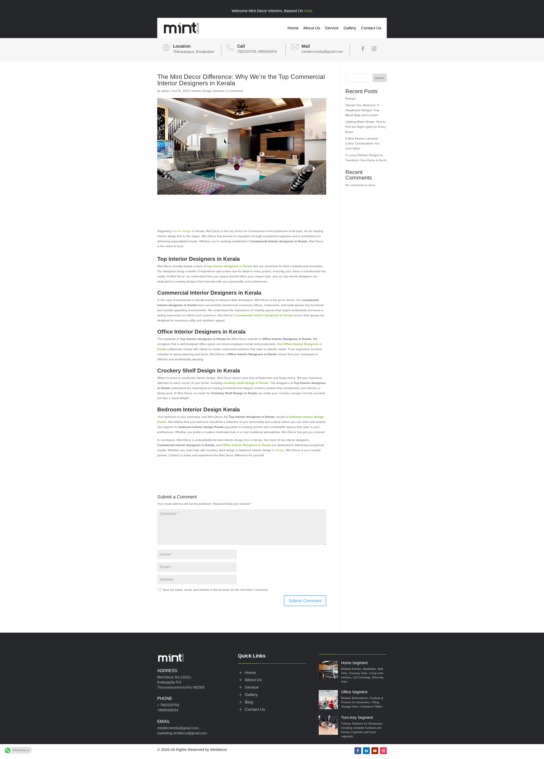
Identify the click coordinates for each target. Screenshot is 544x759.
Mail (306, 46)
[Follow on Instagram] (374, 48)
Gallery (349, 28)
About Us (311, 28)
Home (293, 28)
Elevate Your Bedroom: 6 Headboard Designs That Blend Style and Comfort (362, 110)
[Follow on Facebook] (363, 48)
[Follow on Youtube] (374, 750)
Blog (249, 702)
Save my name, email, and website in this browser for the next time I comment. (215, 589)
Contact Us (371, 28)
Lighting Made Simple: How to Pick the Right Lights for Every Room (365, 127)
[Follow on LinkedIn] (366, 750)
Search (379, 78)
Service (332, 28)
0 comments (235, 91)
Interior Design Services (208, 91)
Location (182, 46)
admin (165, 91)
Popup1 (350, 98)
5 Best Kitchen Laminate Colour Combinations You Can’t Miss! (362, 143)
